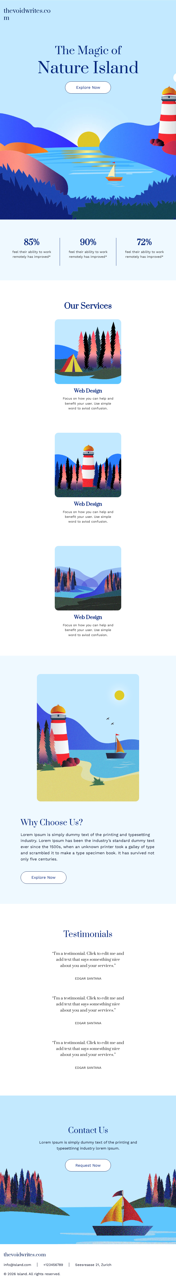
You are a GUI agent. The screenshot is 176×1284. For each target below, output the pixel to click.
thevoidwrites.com (27, 14)
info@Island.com (17, 1265)
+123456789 (53, 1265)
